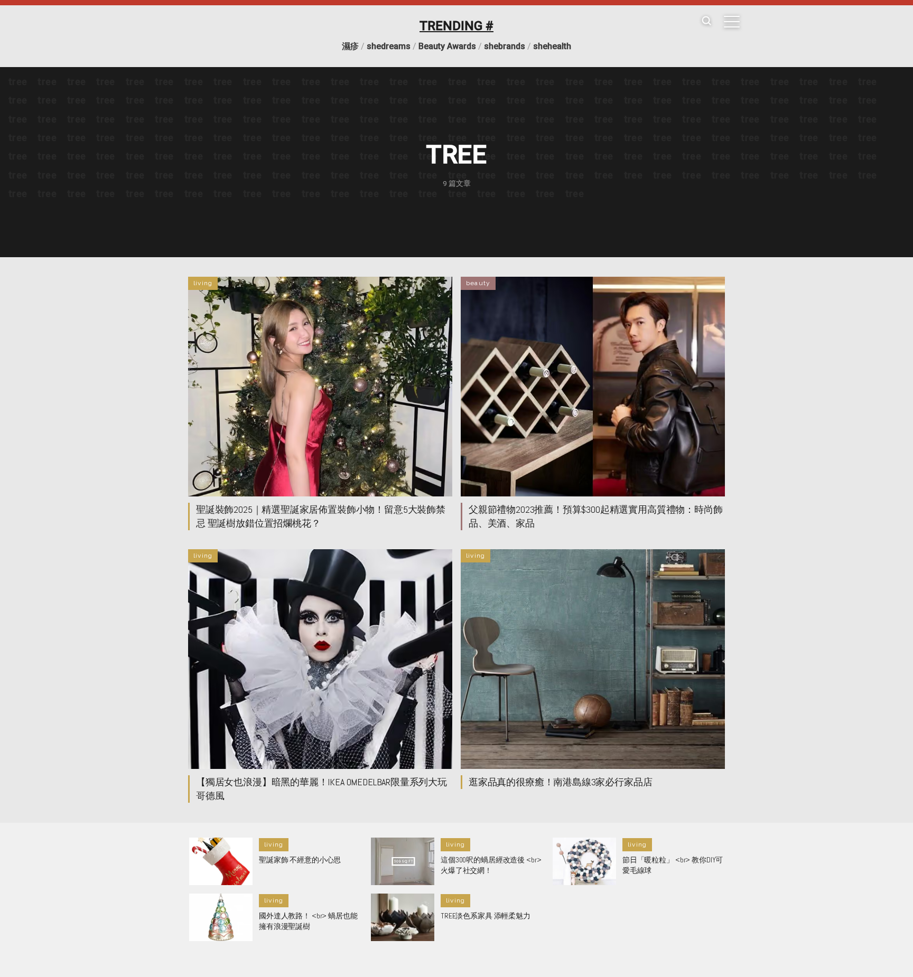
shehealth (552, 46)
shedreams (389, 46)
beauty (478, 283)
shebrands (504, 46)
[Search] (706, 21)
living (202, 283)
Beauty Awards (447, 46)
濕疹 (350, 46)
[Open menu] (732, 21)
